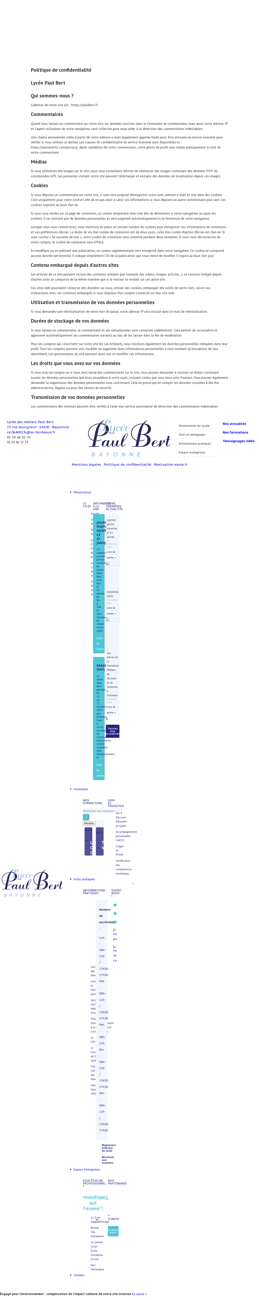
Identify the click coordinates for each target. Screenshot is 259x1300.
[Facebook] (115, 905)
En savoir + (139, 1294)
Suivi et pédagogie (192, 434)
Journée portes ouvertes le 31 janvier (105, 532)
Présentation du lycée (194, 426)
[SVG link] (32, 883)
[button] (195, 425)
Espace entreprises (192, 452)
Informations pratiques (195, 443)
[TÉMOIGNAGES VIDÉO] (100, 831)
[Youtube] (115, 922)
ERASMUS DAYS (104, 667)
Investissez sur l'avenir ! (95, 1203)
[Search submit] (86, 817)
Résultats (89, 823)
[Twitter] (115, 913)
